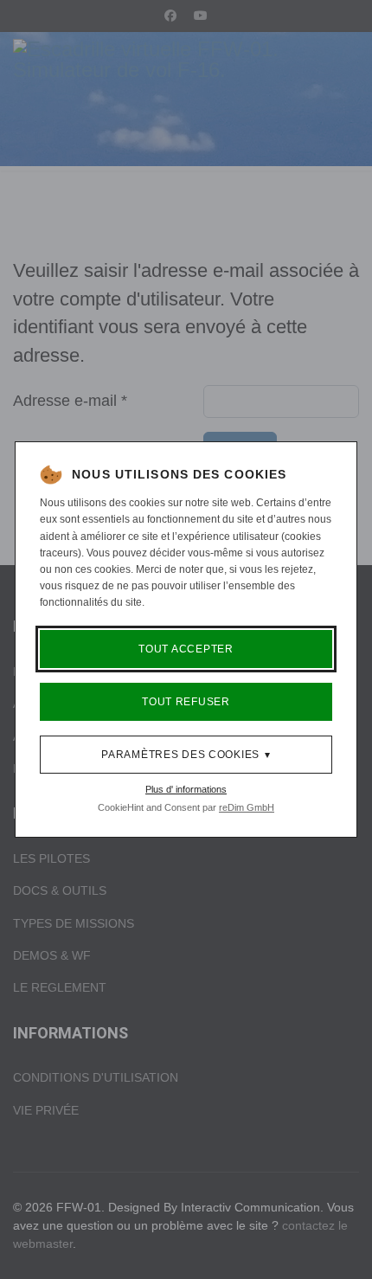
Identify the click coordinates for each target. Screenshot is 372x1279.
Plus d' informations (186, 789)
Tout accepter (185, 649)
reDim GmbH (246, 807)
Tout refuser (186, 702)
